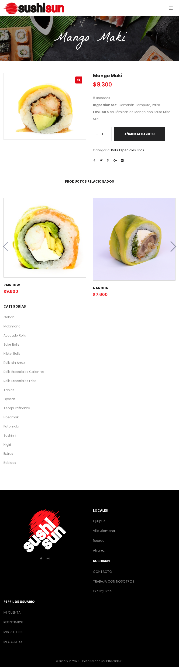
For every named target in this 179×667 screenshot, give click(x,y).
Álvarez (99, 550)
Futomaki (11, 426)
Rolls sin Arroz (14, 362)
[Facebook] (41, 558)
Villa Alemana (104, 530)
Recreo (98, 540)
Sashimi (9, 435)
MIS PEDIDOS (13, 632)
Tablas (8, 390)
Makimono (12, 326)
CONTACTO (102, 571)
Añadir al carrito (139, 134)
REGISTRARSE (13, 622)
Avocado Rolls (14, 335)
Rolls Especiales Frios (127, 150)
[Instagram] (48, 558)
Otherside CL (115, 661)
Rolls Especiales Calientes (24, 371)
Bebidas (9, 462)
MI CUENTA (12, 612)
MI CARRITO (12, 641)
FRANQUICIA (102, 591)
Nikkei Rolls (11, 353)
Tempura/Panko (16, 408)
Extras (8, 453)
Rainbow (11, 285)
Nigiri (7, 444)
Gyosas (9, 399)
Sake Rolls (11, 344)
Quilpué (99, 521)
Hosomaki (11, 417)
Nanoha (100, 288)
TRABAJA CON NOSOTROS (113, 581)
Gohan (8, 317)
